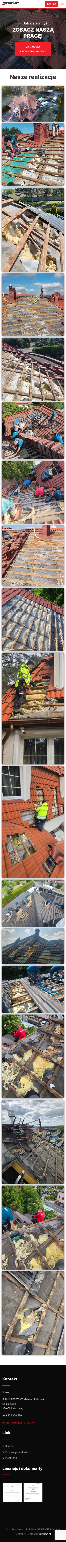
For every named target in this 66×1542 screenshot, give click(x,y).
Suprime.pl (45, 1534)
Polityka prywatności (17, 1452)
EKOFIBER (11, 1458)
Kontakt (51, 3)
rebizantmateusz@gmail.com (18, 1422)
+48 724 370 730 (12, 1415)
